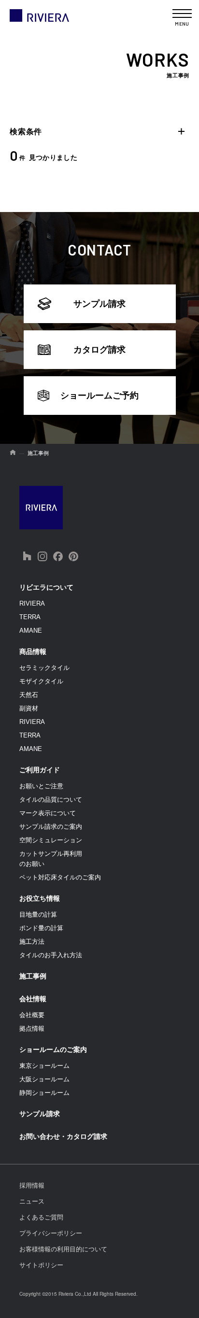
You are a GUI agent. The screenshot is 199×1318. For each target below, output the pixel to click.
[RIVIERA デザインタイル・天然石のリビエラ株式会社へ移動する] (13, 453)
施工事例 (32, 976)
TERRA (30, 617)
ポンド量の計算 (41, 928)
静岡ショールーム (44, 1092)
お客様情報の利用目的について (63, 1249)
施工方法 (31, 941)
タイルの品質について (50, 799)
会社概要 (31, 1015)
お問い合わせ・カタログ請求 (63, 1136)
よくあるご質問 (41, 1217)
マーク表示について (47, 813)
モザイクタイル (41, 681)
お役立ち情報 (39, 898)
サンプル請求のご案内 (50, 826)
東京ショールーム (44, 1065)
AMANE (30, 630)
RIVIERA (32, 603)
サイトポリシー (41, 1265)
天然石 (28, 694)
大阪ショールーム (44, 1079)
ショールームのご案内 (53, 1049)
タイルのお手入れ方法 (50, 955)
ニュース (31, 1201)
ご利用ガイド (39, 770)
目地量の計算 (38, 914)
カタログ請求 (99, 349)
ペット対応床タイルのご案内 (60, 877)
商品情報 (32, 651)
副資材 (28, 708)
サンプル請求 (99, 304)
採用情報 (31, 1185)
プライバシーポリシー (50, 1233)
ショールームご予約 (99, 395)
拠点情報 (31, 1028)
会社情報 (32, 999)
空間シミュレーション (50, 840)
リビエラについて (46, 587)
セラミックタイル (44, 667)
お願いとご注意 (41, 786)
